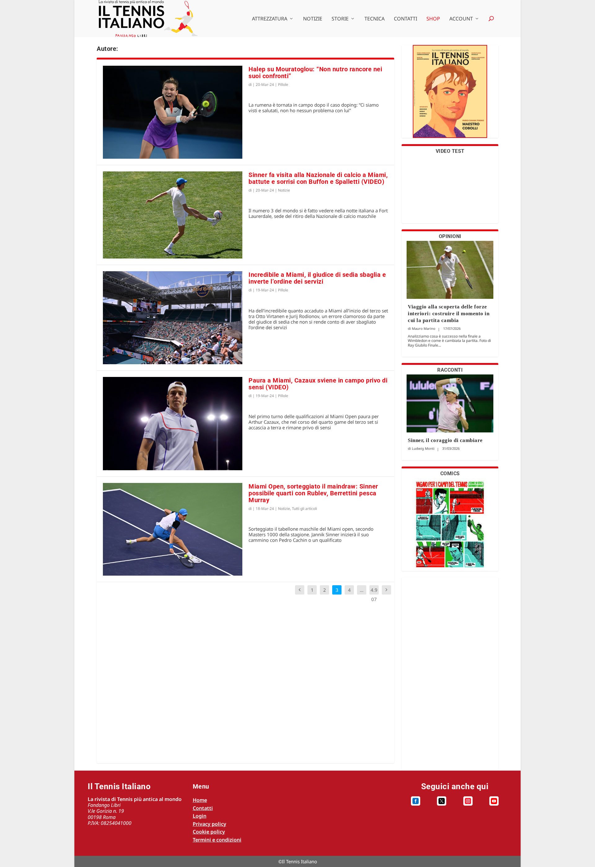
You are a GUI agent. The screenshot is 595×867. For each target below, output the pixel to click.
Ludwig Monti (423, 448)
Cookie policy (209, 831)
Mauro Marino (423, 328)
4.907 (374, 594)
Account (461, 19)
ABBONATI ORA (450, 95)
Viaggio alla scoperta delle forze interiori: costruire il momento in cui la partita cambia (448, 313)
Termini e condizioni (217, 839)
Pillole (283, 84)
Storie (340, 19)
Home (200, 800)
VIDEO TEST (450, 151)
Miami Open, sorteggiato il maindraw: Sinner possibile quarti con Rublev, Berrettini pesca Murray (313, 493)
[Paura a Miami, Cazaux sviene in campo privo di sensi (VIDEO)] (172, 423)
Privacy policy (209, 824)
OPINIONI (450, 236)
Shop (433, 19)
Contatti (405, 19)
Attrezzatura (269, 19)
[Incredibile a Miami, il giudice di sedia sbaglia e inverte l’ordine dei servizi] (172, 317)
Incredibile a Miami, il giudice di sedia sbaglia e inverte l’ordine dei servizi (317, 278)
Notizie (312, 19)
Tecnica (374, 19)
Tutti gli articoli (304, 508)
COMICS (450, 473)
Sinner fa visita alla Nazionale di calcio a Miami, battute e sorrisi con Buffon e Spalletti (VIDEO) (318, 178)
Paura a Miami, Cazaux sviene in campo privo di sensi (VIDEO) (318, 384)
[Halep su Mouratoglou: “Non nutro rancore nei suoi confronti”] (172, 112)
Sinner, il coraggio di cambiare (445, 440)
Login (199, 815)
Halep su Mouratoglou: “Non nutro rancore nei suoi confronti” (315, 72)
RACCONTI (450, 370)
